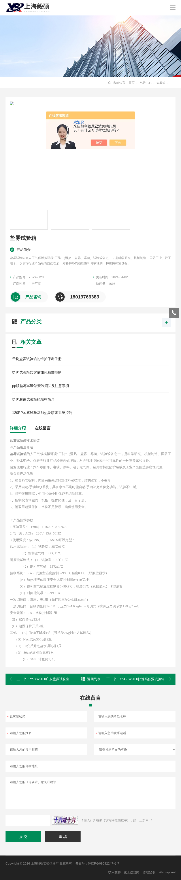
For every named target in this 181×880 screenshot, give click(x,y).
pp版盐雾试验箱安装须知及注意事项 (40, 386)
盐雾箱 (161, 83)
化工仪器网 (131, 872)
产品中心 (145, 83)
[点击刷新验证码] (65, 820)
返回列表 (93, 679)
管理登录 (149, 872)
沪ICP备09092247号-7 (103, 863)
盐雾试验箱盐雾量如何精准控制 (37, 372)
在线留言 (43, 428)
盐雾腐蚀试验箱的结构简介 (33, 399)
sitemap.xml (167, 872)
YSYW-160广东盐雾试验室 (49, 679)
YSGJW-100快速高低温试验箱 (142, 679)
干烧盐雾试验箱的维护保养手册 (37, 359)
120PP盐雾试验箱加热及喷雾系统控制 (42, 413)
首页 (131, 83)
